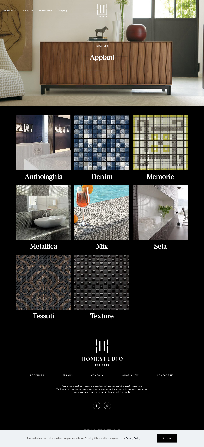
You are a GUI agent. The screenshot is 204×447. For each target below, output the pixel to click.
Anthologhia (43, 177)
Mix (102, 246)
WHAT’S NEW (130, 375)
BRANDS (68, 375)
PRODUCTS (37, 375)
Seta (160, 246)
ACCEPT (167, 438)
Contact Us (185, 10)
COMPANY (97, 375)
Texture (101, 316)
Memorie (160, 177)
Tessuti (43, 316)
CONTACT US (165, 375)
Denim (102, 177)
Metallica (43, 246)
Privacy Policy (133, 438)
